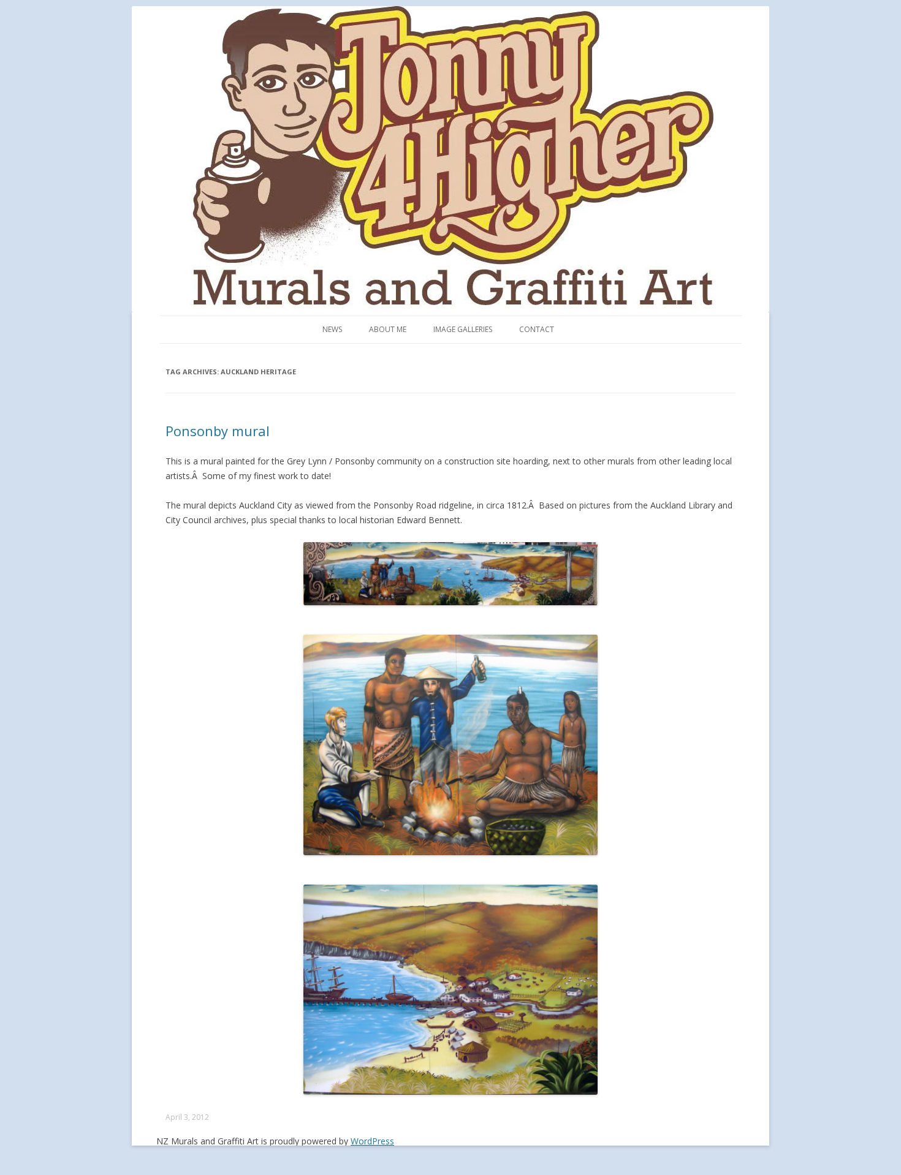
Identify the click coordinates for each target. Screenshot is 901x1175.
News (332, 329)
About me (387, 329)
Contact (536, 329)
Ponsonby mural (217, 430)
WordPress (372, 1141)
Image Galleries (462, 329)
